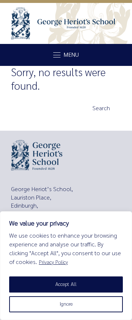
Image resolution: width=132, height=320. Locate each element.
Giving (20, 127)
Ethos (20, 114)
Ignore (66, 304)
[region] (66, 265)
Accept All (66, 284)
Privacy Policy (53, 262)
